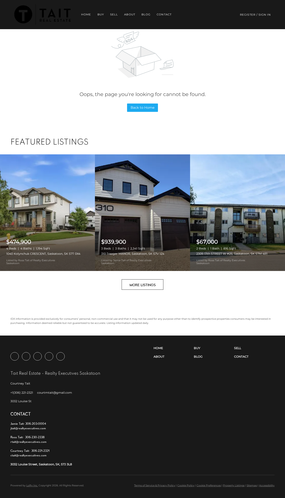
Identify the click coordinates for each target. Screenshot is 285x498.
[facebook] (14, 356)
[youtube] (49, 356)
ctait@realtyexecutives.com (28, 455)
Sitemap (252, 485)
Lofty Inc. (32, 485)
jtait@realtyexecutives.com (28, 428)
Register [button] (247, 14)
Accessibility (267, 485)
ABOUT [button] (129, 14)
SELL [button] (114, 14)
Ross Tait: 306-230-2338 (27, 437)
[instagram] (37, 356)
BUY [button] (100, 14)
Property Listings (234, 485)
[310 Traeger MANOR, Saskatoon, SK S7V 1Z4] (142, 212)
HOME (86, 14)
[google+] (60, 356)
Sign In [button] (265, 14)
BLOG (145, 14)
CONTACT (164, 14)
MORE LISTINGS (143, 285)
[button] (42, 14)
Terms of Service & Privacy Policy (154, 485)
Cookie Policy (185, 485)
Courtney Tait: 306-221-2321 (29, 450)
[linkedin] (26, 356)
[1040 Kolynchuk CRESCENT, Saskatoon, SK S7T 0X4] (47, 212)
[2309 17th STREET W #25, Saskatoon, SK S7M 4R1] (237, 212)
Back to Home (143, 108)
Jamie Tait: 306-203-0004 (28, 423)
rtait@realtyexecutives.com (28, 441)
